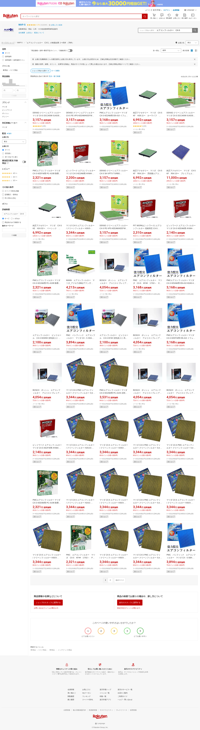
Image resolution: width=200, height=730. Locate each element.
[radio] (3, 53)
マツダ (4, 107)
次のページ (120, 580)
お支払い (29, 33)
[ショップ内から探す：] (195, 30)
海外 (10, 133)
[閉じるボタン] (194, 59)
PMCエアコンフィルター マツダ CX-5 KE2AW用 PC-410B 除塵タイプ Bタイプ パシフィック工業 (46, 283)
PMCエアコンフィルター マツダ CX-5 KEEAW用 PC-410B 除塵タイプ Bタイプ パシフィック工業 (47, 503)
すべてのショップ (8, 43)
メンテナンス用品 (65, 650)
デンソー (5, 117)
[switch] (24, 162)
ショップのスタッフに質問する (48, 603)
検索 (15, 96)
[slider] (2, 86)
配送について (39, 33)
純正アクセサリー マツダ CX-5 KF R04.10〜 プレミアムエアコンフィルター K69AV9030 (182, 173)
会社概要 (22, 33)
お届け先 (5, 137)
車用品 (52, 650)
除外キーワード (8, 226)
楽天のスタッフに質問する (129, 603)
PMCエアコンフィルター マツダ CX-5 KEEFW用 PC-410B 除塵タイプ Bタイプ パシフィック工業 (47, 173)
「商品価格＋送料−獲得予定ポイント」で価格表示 (48, 51)
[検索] (145, 16)
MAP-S (22, 25)
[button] (190, 10)
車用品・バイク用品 (38, 650)
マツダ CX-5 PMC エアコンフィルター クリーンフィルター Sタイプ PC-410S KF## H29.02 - (147, 448)
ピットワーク (7, 110)
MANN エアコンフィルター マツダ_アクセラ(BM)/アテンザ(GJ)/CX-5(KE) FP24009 (80, 283)
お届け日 (5, 146)
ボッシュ (5, 113)
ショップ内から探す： (148, 30)
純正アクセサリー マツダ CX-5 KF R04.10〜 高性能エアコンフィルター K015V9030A (148, 173)
